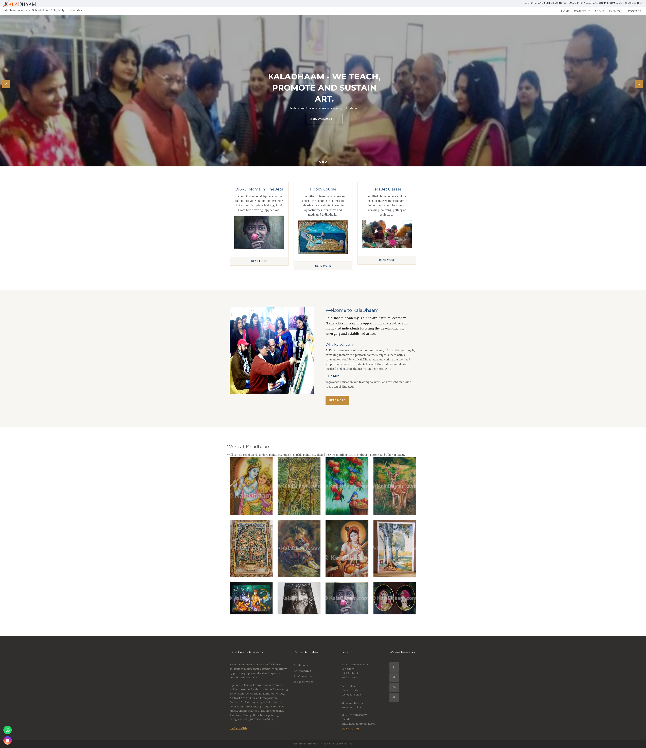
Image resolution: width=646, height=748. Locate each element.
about (600, 11)
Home (565, 11)
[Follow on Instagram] (7, 740)
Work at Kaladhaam (249, 446)
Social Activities (303, 681)
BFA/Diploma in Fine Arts (259, 189)
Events (614, 11)
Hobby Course (323, 189)
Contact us (351, 728)
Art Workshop (302, 670)
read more (259, 261)
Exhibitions (301, 665)
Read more (337, 400)
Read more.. (324, 119)
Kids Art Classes (387, 189)
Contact (634, 11)
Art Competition (304, 676)
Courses (580, 11)
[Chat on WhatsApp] (7, 730)
